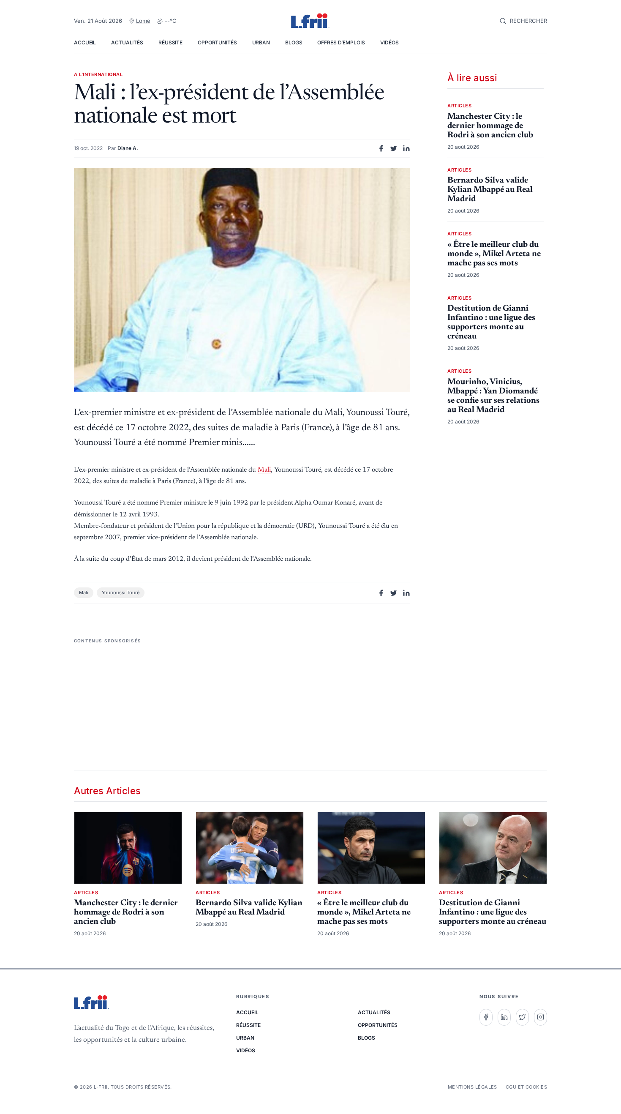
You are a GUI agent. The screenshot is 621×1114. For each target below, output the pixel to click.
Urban (261, 42)
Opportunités (217, 42)
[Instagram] (540, 1017)
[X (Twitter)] (522, 1017)
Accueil (85, 42)
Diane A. (127, 148)
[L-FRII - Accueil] (310, 21)
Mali (264, 470)
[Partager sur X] (394, 148)
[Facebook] (486, 1017)
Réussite (170, 42)
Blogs (293, 42)
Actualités (127, 42)
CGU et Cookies (526, 1087)
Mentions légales (472, 1087)
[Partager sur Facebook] (381, 148)
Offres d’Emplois (341, 42)
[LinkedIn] (504, 1017)
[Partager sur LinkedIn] (406, 148)
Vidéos (389, 42)
